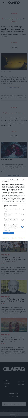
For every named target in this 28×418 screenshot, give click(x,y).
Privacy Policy (22, 238)
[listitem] (14, 206)
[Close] (25, 180)
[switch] (22, 209)
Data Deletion (6, 238)
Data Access (14, 238)
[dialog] (14, 209)
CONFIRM (8, 232)
